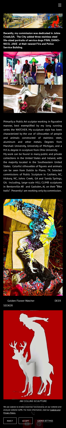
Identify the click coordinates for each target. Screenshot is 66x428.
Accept (25, 421)
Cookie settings (45, 420)
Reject (10, 421)
